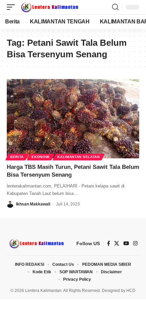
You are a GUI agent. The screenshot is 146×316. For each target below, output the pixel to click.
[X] (116, 243)
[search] (115, 7)
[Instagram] (135, 243)
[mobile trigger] (12, 7)
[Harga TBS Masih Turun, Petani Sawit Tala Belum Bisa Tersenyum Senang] (73, 118)
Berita (17, 157)
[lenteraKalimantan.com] (49, 7)
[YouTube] (126, 243)
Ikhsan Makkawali (33, 204)
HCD (130, 290)
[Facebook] (108, 243)
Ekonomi (41, 157)
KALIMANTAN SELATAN (78, 157)
